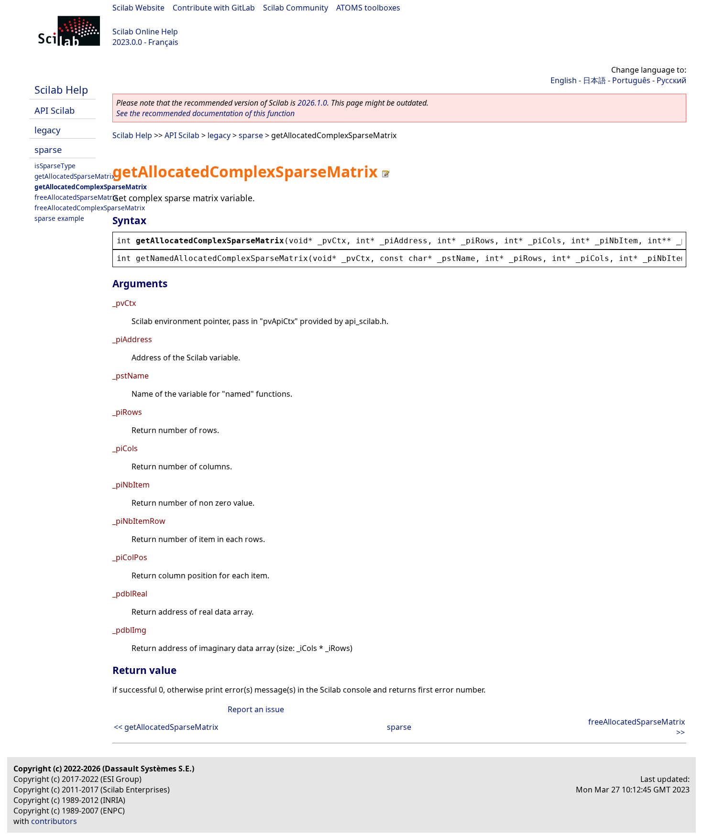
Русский (671, 80)
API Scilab (54, 110)
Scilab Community (295, 7)
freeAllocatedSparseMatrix (76, 197)
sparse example (59, 218)
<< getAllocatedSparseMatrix (166, 727)
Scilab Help (61, 90)
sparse (48, 149)
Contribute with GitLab (214, 7)
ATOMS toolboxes (368, 7)
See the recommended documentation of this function (205, 113)
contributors (54, 821)
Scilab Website (138, 7)
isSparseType (55, 165)
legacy (47, 130)
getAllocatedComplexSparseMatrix (90, 186)
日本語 (594, 80)
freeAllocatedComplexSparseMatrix (89, 207)
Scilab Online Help (145, 31)
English (563, 80)
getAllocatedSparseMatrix (74, 176)
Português (631, 80)
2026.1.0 (312, 103)
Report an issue (256, 709)
